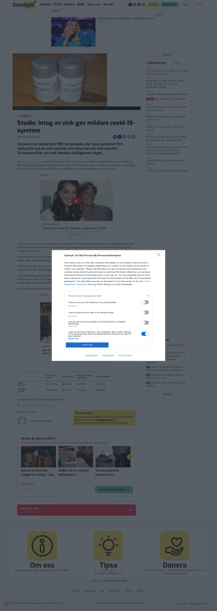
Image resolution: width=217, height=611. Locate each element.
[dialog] (108, 305)
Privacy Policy (125, 355)
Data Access (108, 355)
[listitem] (108, 295)
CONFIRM (87, 345)
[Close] (159, 255)
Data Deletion (91, 355)
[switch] (145, 302)
